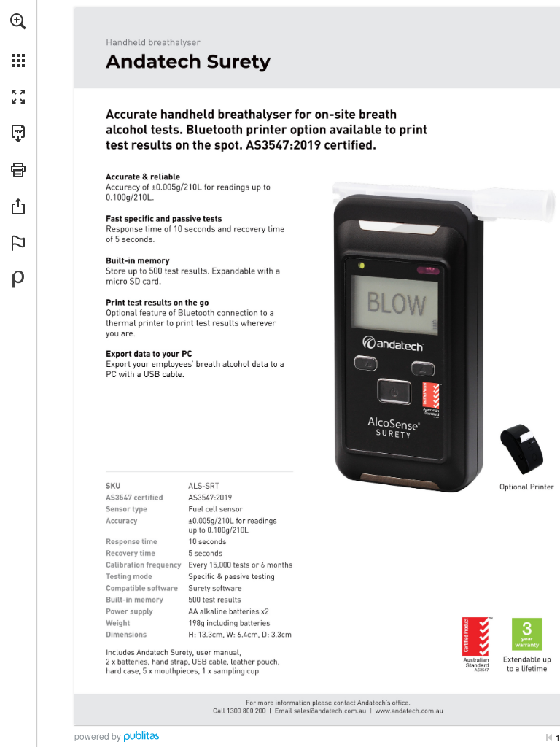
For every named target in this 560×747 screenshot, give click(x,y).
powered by (97, 735)
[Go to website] (493, 703)
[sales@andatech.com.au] (376, 703)
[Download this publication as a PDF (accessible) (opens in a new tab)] (18, 133)
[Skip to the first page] (549, 737)
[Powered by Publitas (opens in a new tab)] (18, 279)
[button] (18, 21)
